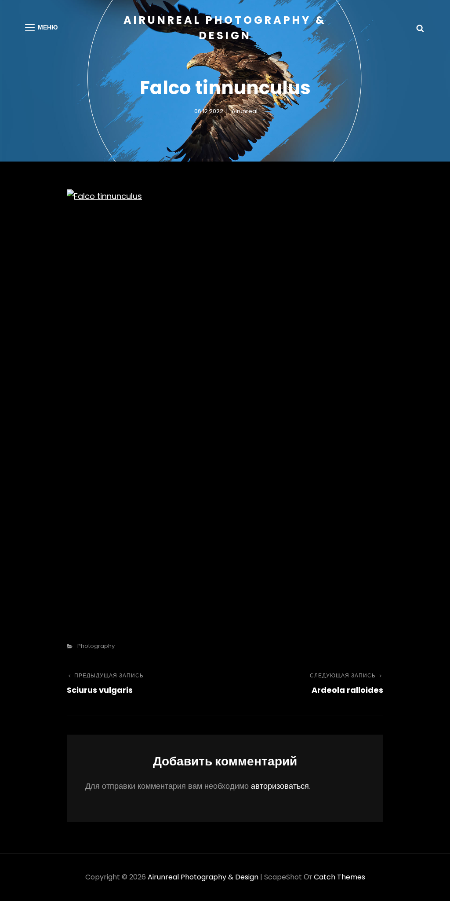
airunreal (245, 111)
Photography (96, 646)
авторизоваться (280, 785)
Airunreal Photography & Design (203, 877)
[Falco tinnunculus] (225, 400)
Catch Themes (339, 877)
